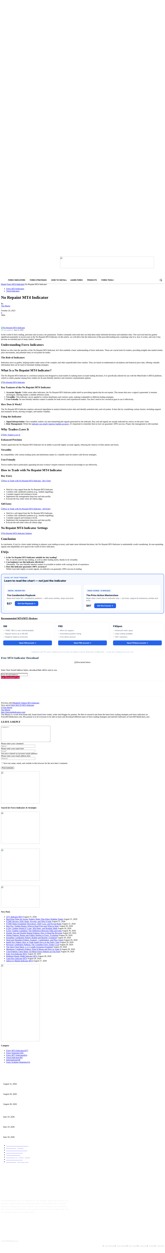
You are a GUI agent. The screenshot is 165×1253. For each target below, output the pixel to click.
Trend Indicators (12, 291)
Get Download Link (10, 677)
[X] (14, 319)
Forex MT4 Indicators (15, 284)
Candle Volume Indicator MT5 (14, 1123)
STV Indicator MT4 (14, 917)
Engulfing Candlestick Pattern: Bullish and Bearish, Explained (31, 938)
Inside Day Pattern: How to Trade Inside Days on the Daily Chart (32, 942)
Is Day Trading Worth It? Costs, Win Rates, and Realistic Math (31, 928)
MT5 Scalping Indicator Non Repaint (16, 1133)
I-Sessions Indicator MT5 (12, 1113)
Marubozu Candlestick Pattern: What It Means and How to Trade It (33, 949)
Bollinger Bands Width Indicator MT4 (21, 956)
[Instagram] (12, 1220)
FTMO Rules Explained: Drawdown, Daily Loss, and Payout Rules (33, 924)
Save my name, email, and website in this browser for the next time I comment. (36, 763)
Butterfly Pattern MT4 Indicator (26, 703)
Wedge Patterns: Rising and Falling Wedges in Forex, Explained (32, 935)
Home (3, 284)
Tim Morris (5, 306)
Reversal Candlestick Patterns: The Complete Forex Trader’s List (32, 945)
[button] (161, 280)
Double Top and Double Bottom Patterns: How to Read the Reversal (34, 933)
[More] (42, 319)
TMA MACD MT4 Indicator (22, 705)
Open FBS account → (82, 643)
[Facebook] (5, 319)
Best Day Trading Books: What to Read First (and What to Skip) (32, 926)
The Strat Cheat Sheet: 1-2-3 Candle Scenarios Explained (29, 947)
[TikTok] (20, 1220)
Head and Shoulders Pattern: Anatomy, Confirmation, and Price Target (34, 940)
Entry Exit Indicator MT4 (16, 954)
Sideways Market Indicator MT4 (19, 961)
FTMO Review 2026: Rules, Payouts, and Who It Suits (28, 921)
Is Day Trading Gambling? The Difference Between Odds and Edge (34, 931)
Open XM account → (27, 643)
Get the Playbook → (26, 603)
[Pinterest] (24, 319)
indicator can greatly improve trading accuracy (50, 424)
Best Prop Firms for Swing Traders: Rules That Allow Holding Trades (34, 919)
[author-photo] (6, 707)
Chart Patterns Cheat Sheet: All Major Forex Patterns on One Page (33, 951)
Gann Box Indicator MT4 (16, 958)
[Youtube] (28, 1220)
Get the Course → (105, 606)
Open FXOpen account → (137, 643)
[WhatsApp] (33, 319)
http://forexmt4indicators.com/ (13, 712)
